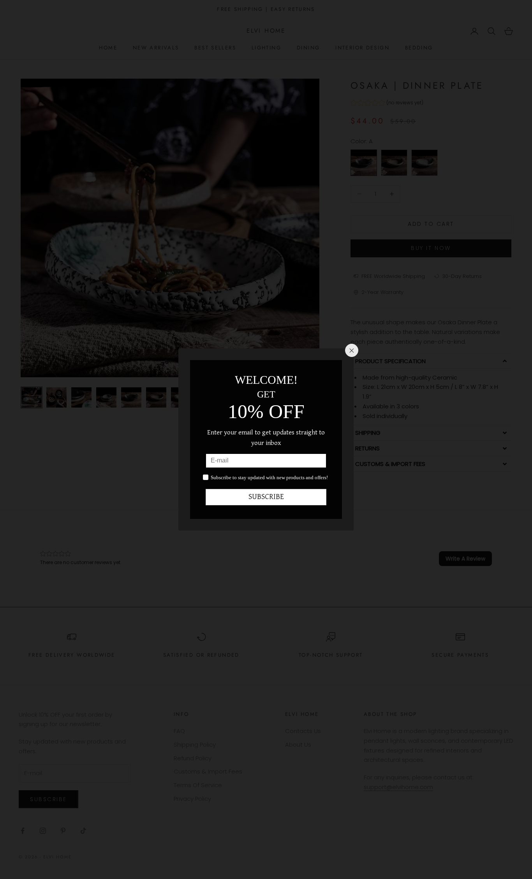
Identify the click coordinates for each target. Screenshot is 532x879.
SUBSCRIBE (266, 496)
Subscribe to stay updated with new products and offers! (269, 477)
